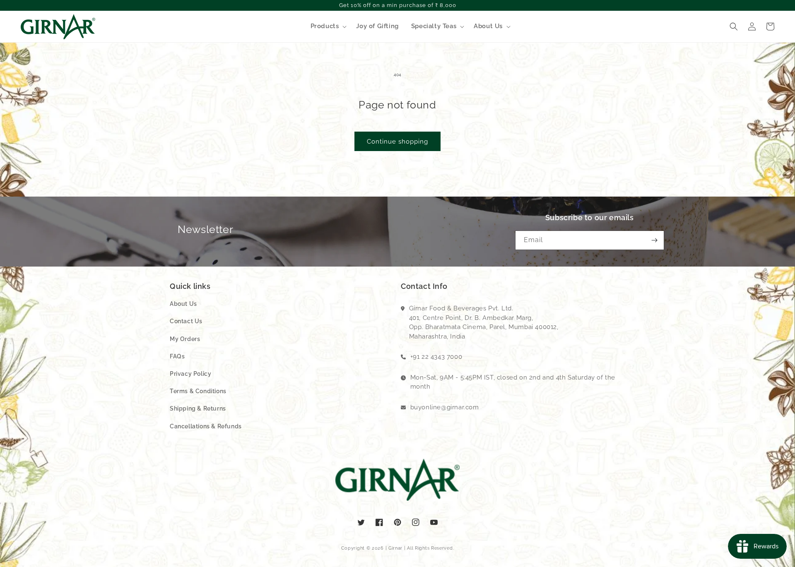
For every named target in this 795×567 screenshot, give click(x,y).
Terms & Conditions (198, 391)
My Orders (185, 339)
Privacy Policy (190, 373)
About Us (183, 303)
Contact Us (186, 321)
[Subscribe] (655, 240)
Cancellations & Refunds (206, 426)
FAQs (177, 356)
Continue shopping (397, 141)
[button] (327, 26)
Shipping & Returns (198, 408)
